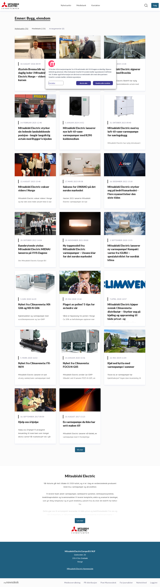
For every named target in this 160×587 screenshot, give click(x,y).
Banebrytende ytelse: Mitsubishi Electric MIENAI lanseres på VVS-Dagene (34, 249)
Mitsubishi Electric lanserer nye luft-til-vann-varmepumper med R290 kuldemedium (79, 133)
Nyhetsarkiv (66, 5)
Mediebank (81, 5)
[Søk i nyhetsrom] (146, 5)
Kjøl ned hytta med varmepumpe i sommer (121, 365)
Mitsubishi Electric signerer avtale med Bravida (124, 71)
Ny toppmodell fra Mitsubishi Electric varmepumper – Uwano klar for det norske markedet (79, 251)
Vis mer (80, 449)
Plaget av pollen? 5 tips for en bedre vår (79, 306)
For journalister (126, 582)
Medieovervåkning (72, 582)
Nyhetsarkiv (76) (21, 28)
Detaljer (52, 83)
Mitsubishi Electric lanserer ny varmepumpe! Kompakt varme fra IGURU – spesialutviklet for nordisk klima (124, 253)
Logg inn (153, 582)
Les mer (80, 520)
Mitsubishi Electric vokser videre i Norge (33, 188)
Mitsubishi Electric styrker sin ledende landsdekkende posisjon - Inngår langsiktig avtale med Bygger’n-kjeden (35, 133)
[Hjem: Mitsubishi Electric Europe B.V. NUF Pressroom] (10, 5)
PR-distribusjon (90, 582)
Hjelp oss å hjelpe (28, 422)
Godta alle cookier (102, 83)
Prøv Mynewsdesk (108, 582)
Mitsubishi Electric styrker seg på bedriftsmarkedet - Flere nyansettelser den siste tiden (123, 192)
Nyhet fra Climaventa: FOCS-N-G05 (76, 365)
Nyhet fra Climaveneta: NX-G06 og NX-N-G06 (34, 306)
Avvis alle (83, 83)
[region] (80, 74)
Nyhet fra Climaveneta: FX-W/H (34, 365)
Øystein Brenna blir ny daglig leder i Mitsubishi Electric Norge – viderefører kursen (35, 75)
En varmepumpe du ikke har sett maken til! (79, 423)
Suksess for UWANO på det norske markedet (79, 188)
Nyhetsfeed (141, 582)
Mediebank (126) (39, 28)
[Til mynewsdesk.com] (11, 582)
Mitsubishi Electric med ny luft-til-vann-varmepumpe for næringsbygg (123, 131)
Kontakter (95, 5)
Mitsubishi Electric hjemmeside (80, 568)
